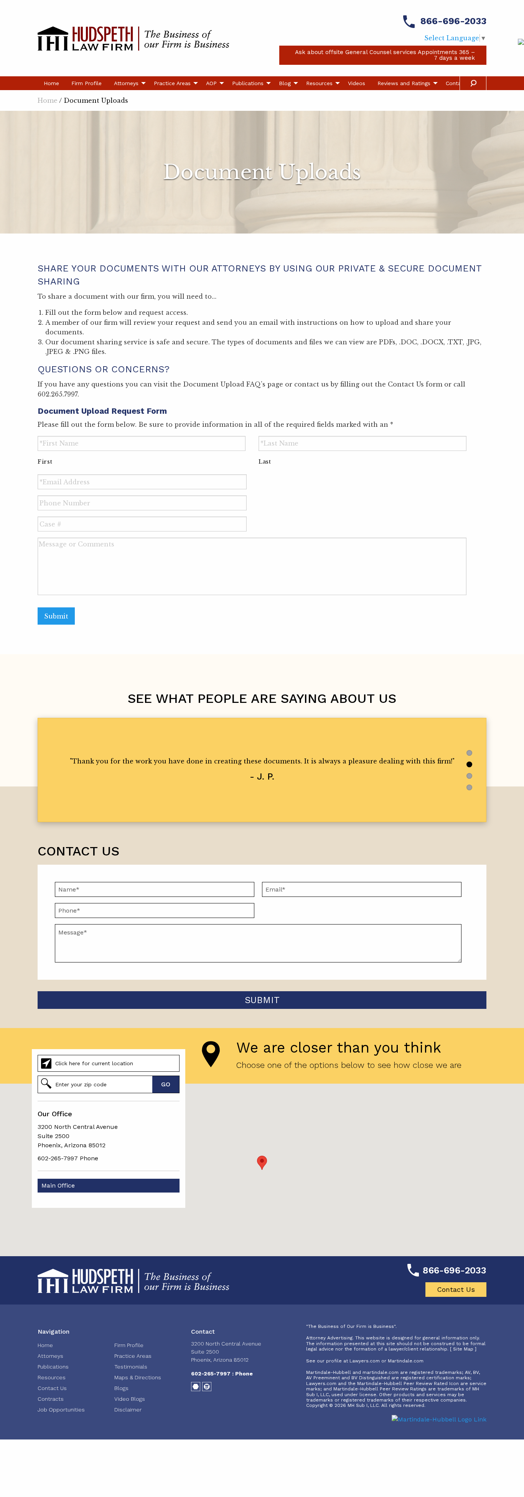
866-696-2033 (453, 21)
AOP (211, 83)
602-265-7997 (58, 1158)
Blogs (121, 1388)
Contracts (51, 1399)
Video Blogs (129, 1399)
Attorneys (126, 83)
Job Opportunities (61, 1410)
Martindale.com (405, 1361)
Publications (248, 83)
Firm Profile (86, 83)
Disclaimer (128, 1410)
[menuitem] (51, 83)
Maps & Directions (137, 1377)
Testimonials (130, 1367)
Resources (319, 83)
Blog (285, 83)
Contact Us (456, 1289)
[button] (262, 1163)
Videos (356, 83)
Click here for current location (94, 1063)
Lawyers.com (364, 1361)
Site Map (463, 1349)
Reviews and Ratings (403, 83)
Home (51, 83)
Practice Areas (172, 83)
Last (265, 461)
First (45, 461)
